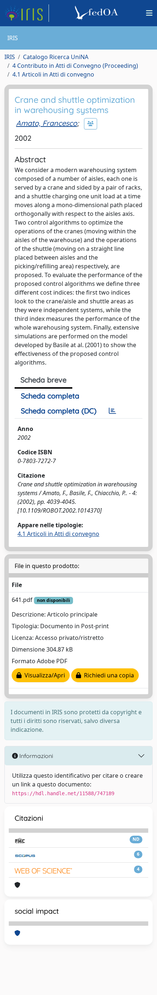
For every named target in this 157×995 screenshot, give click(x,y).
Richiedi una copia (107, 675)
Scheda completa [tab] (50, 395)
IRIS (9, 57)
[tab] (112, 411)
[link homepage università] (97, 13)
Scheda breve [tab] (43, 379)
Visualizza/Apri (43, 675)
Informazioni (35, 755)
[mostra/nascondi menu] (149, 13)
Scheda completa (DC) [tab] (58, 410)
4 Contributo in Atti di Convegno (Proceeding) (75, 66)
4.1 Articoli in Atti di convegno (53, 74)
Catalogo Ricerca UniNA (55, 57)
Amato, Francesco (46, 123)
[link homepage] (26, 13)
